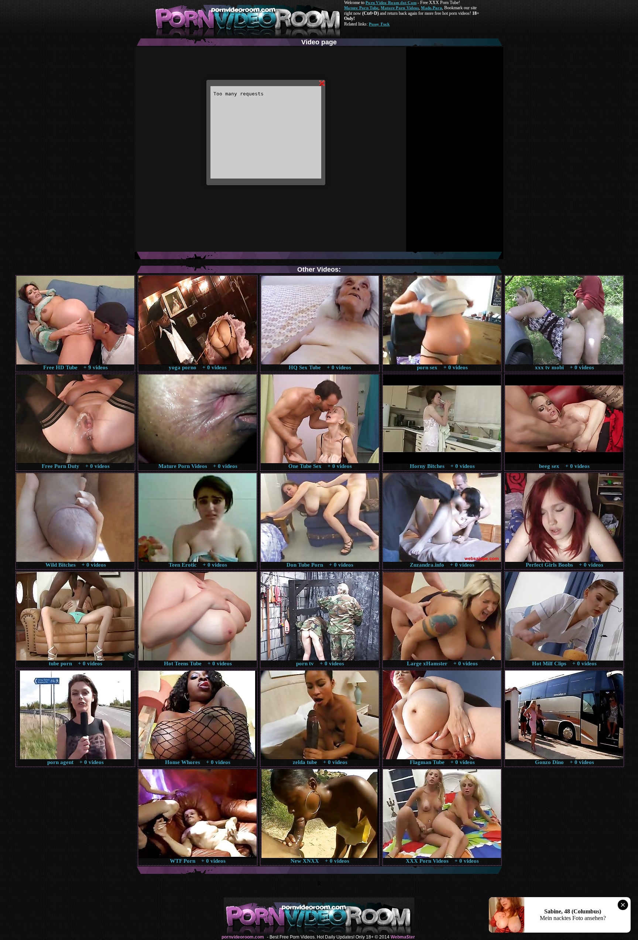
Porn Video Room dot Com (391, 2)
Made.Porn (431, 8)
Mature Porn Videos (400, 8)
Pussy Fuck (379, 24)
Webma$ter (403, 937)
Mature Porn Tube (361, 8)
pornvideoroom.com (243, 937)
